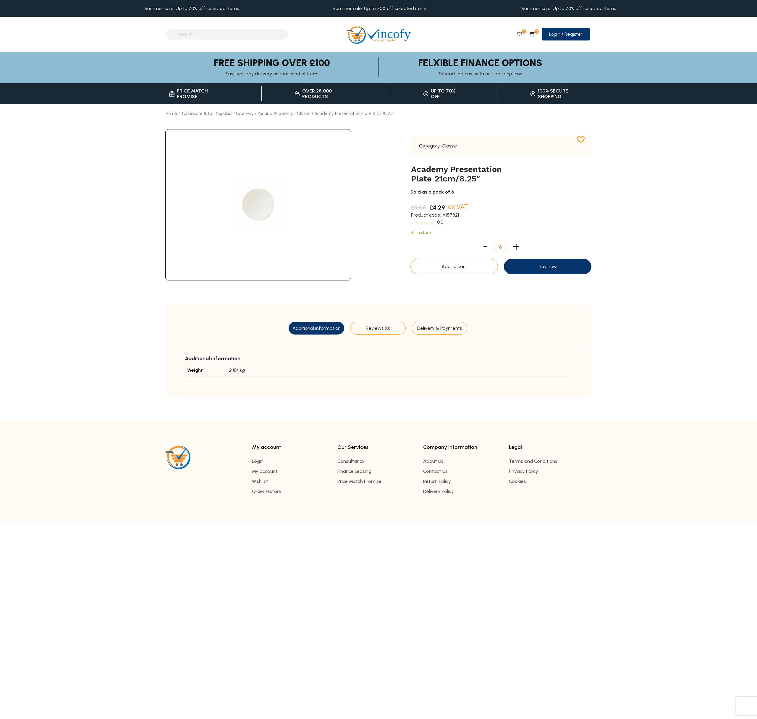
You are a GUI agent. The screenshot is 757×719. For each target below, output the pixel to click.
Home (171, 113)
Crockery (245, 113)
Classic (303, 113)
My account (265, 471)
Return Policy (437, 481)
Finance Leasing (354, 471)
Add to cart (454, 266)
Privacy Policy (523, 471)
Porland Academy (275, 113)
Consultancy (351, 461)
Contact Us (435, 471)
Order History (267, 491)
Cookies (517, 481)
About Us (433, 461)
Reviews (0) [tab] (378, 328)
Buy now (548, 266)
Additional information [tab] (316, 328)
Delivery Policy (438, 491)
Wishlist (260, 481)
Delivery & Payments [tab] (439, 328)
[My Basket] (532, 34)
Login (257, 461)
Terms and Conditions (533, 461)
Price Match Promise (359, 481)
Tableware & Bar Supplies (206, 113)
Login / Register (566, 34)
